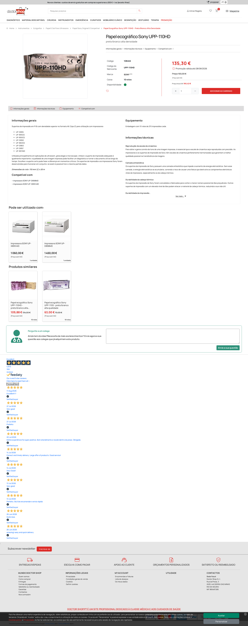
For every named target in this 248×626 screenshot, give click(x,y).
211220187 (214, 2)
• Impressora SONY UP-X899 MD (25, 184)
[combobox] (222, 2)
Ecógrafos (37, 28)
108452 (127, 61)
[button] (226, 2)
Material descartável (33, 20)
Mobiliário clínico (112, 20)
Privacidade (29, 620)
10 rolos (127, 79)
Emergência (82, 20)
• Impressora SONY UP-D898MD (25, 180)
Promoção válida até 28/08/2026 (191, 68)
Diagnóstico (13, 20)
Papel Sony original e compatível (86, 28)
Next (16, 384)
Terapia (155, 20)
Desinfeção (130, 20)
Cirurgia (51, 20)
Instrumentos (65, 20)
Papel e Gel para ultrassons (57, 28)
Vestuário (143, 20)
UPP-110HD (129, 67)
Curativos (95, 20)
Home (10, 28)
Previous (10, 384)
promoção (166, 20)
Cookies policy (15, 620)
